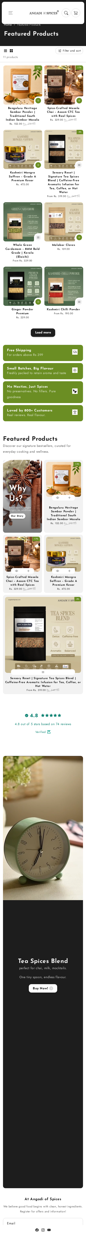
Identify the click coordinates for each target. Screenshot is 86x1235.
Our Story (17, 516)
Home (8, 25)
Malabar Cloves (63, 245)
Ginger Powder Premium (22, 311)
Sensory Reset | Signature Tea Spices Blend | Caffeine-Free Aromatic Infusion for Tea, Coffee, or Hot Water (63, 182)
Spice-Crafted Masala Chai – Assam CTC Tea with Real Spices (63, 112)
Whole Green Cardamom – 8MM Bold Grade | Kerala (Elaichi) (22, 251)
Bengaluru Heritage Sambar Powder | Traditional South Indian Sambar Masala (22, 114)
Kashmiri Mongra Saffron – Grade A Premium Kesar (22, 176)
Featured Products (29, 25)
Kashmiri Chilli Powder (63, 309)
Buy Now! (40, 988)
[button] (10, 12)
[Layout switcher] (5, 51)
